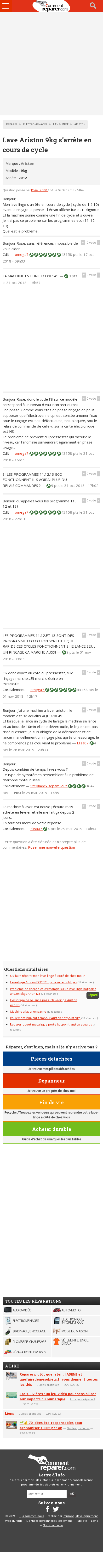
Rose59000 (39, 190)
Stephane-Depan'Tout (49, 786)
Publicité (81, 1521)
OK (72, 1493)
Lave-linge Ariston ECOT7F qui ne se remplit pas (43, 982)
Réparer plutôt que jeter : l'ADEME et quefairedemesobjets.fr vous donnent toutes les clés (59, 1379)
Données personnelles (41, 1521)
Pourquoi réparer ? (82, 1399)
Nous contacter (53, 1525)
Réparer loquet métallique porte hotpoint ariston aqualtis (51, 1024)
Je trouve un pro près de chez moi (51, 1090)
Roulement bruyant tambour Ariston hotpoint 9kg (45, 1018)
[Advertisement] (51, 63)
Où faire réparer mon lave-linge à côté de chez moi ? (47, 976)
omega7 (22, 254)
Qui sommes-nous (31, 1516)
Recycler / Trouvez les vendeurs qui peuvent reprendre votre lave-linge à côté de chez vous (51, 1115)
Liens (9, 1413)
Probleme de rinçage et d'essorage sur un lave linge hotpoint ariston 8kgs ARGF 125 (53, 991)
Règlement (64, 1521)
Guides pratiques (47, 1385)
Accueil (51, 6)
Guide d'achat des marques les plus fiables (51, 1139)
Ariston (27, 163)
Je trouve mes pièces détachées (51, 1069)
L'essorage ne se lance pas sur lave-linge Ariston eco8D (43, 1003)
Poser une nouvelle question (51, 847)
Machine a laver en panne (28, 1011)
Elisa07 (83, 743)
